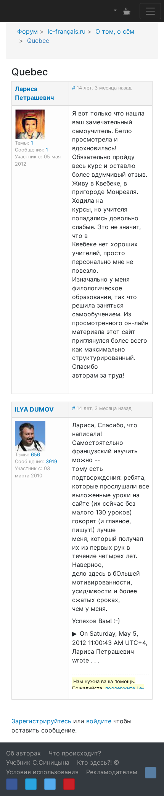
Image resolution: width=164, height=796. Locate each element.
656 (35, 454)
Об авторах (23, 753)
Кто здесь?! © (98, 762)
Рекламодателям (111, 772)
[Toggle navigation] (150, 11)
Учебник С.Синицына (37, 762)
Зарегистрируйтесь (41, 721)
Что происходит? (74, 753)
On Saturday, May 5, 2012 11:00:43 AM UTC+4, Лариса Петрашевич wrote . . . (109, 647)
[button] (114, 11)
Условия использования (42, 772)
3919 (51, 461)
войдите (98, 721)
